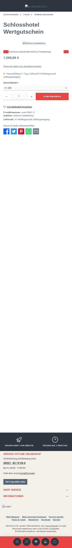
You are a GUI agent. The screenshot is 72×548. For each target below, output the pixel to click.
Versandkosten (51, 526)
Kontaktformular (27, 473)
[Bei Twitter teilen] (14, 131)
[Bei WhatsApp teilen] (28, 131)
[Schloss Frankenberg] (36, 43)
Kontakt (56, 520)
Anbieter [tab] (9, 172)
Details (36, 276)
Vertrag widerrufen (15, 482)
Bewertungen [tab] (12, 179)
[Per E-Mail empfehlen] (36, 131)
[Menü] (17, 542)
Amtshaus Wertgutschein (36, 252)
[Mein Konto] (45, 542)
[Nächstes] (66, 51)
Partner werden (56, 517)
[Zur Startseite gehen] (36, 6)
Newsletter (33, 520)
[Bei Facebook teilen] (6, 131)
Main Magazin (12, 517)
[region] (36, 51)
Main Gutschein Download (34, 517)
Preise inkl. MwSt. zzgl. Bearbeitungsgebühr (22, 66)
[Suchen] (27, 542)
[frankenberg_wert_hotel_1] (36, 51)
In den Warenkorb (52, 96)
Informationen (13, 496)
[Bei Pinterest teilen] (21, 131)
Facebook (45, 520)
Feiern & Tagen (19, 520)
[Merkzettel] (36, 542)
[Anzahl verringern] (6, 96)
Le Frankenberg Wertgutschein (36, 326)
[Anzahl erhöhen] (31, 96)
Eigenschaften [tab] (12, 164)
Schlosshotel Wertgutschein (36, 400)
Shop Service (12, 490)
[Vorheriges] (5, 51)
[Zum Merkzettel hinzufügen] (59, 210)
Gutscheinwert (16, 82)
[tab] (36, 152)
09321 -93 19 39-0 (14, 463)
